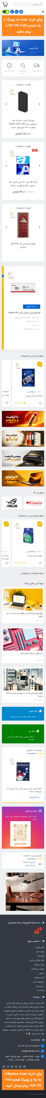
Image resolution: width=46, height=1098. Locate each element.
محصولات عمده (38, 981)
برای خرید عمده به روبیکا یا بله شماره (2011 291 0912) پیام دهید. (23, 25)
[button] (21, 12)
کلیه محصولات (39, 977)
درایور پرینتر (40, 986)
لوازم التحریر (39, 947)
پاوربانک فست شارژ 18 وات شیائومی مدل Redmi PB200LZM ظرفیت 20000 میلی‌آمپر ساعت (22, 316)
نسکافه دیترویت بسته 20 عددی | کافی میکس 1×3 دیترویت (30, 557)
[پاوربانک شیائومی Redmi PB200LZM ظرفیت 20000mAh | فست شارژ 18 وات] (23, 101)
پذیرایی (41, 973)
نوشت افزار (40, 951)
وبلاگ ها (41, 990)
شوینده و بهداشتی (37, 968)
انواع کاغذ (40, 956)
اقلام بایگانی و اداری (37, 960)
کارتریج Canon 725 (29, 862)
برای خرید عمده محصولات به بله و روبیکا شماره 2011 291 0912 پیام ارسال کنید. (23, 1079)
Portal (28, 1094)
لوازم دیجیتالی (39, 964)
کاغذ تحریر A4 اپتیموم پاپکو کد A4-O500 (28, 395)
